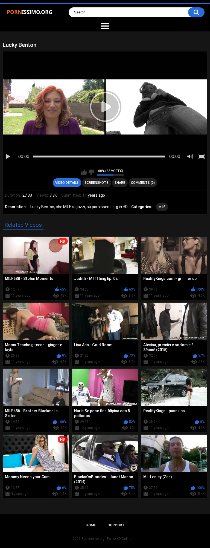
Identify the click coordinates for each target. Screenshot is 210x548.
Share (120, 183)
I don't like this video (91, 172)
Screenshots (96, 183)
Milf (162, 207)
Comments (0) (143, 183)
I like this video (84, 172)
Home (91, 525)
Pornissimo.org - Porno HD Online (106, 539)
